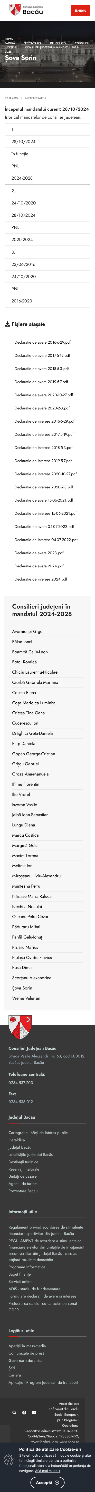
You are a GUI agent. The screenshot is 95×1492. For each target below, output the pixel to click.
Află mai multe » (47, 1471)
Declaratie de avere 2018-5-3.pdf (42, 368)
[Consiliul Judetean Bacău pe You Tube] (33, 1412)
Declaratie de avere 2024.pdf (39, 566)
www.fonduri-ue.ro (44, 1441)
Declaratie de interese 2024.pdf (41, 579)
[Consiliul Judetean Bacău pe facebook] (23, 1412)
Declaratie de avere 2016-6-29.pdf (43, 342)
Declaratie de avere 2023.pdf (39, 553)
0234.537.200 (21, 1082)
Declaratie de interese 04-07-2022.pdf (46, 540)
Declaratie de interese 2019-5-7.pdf (43, 461)
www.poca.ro (69, 1441)
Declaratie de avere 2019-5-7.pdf (41, 382)
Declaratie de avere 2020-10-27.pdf (44, 395)
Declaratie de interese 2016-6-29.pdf (45, 421)
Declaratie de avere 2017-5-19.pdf (42, 355)
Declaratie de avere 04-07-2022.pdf (44, 526)
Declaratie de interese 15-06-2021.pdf (46, 513)
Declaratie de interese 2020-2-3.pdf (44, 487)
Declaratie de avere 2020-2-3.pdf (42, 408)
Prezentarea (33, 43)
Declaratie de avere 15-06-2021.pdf (44, 500)
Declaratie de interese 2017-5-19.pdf (44, 434)
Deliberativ (58, 43)
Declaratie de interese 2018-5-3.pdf (44, 447)
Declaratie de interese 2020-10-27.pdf (46, 474)
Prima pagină (10, 41)
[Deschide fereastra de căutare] (14, 1412)
